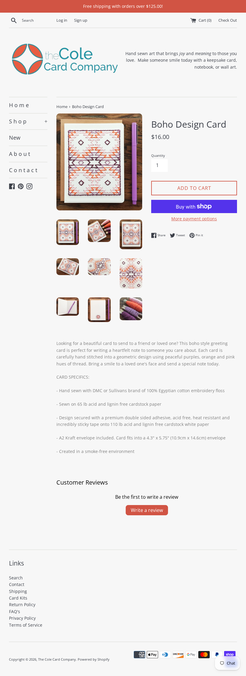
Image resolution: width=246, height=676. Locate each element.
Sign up (80, 20)
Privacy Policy (22, 618)
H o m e (19, 105)
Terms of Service (25, 625)
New (14, 137)
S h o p (28, 121)
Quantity (158, 155)
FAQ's (14, 611)
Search (16, 578)
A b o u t (19, 153)
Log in (61, 20)
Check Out (227, 20)
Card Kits (18, 598)
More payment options (194, 219)
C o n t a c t (23, 170)
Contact (16, 584)
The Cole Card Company (57, 659)
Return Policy (22, 604)
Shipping (18, 591)
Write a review (147, 510)
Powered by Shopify (94, 659)
